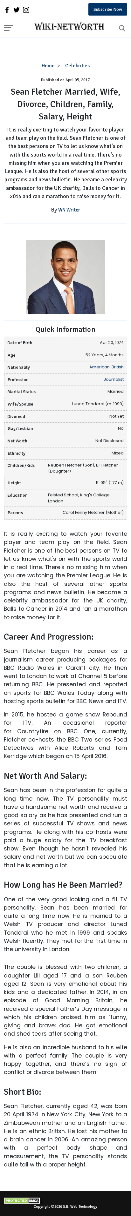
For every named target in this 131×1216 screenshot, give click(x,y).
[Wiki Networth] (67, 27)
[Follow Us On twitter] (16, 9)
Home (48, 66)
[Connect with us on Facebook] (7, 9)
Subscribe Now (107, 9)
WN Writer (69, 210)
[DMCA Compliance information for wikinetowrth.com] (65, 1200)
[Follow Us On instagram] (26, 9)
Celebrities (77, 66)
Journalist (114, 379)
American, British (106, 367)
